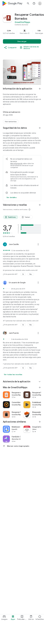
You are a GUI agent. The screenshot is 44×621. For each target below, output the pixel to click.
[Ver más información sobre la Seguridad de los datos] (12, 197)
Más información (16, 163)
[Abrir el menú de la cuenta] (40, 3)
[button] (28, 33)
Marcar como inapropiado (16, 446)
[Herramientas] (11, 121)
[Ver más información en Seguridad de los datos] (40, 128)
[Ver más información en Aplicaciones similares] (40, 422)
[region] (22, 32)
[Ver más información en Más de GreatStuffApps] (40, 387)
